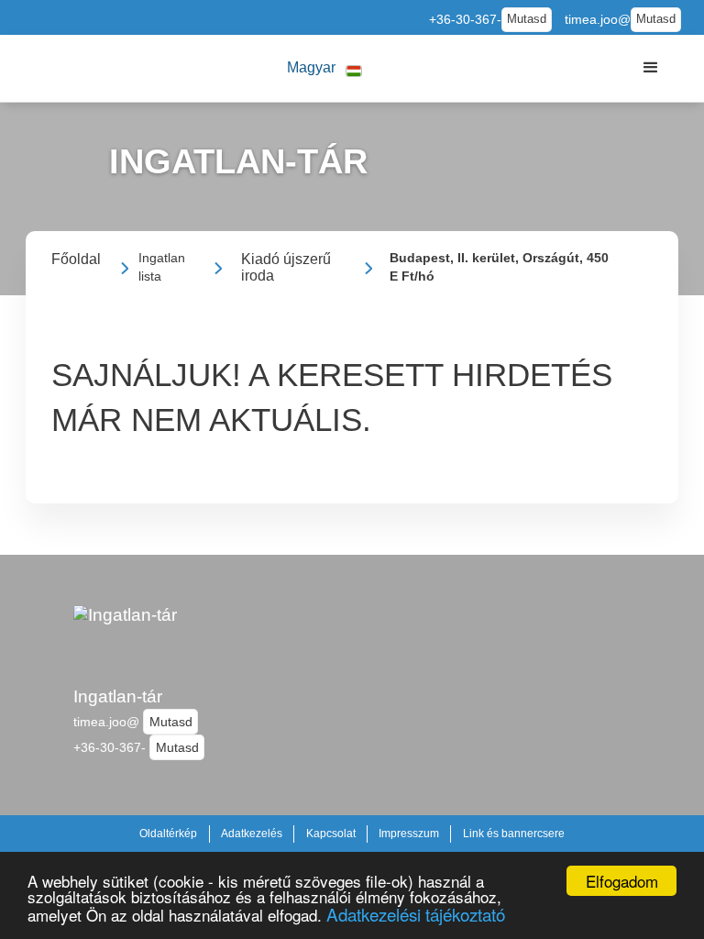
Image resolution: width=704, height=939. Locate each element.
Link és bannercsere (514, 833)
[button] (325, 68)
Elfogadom (622, 880)
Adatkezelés (251, 833)
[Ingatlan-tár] (125, 637)
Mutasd (526, 19)
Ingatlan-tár (117, 696)
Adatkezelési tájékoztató (415, 913)
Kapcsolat (331, 833)
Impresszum (409, 833)
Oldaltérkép (168, 833)
